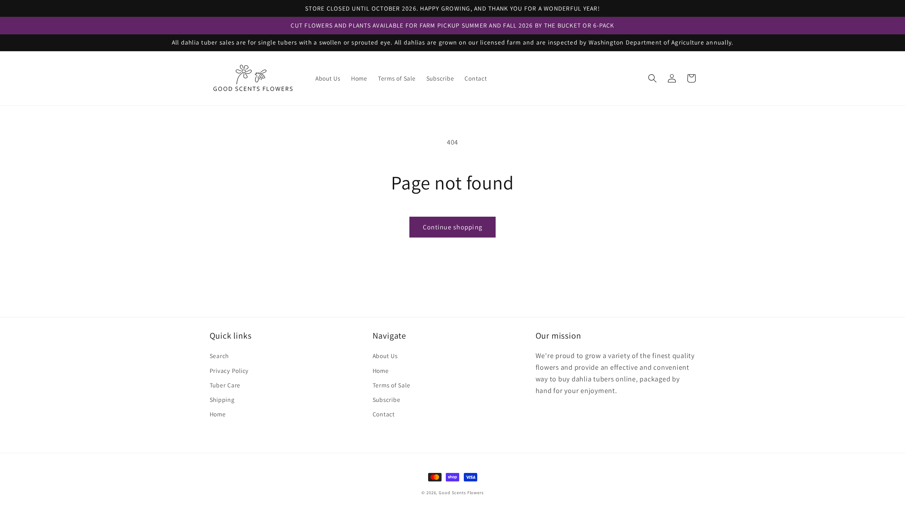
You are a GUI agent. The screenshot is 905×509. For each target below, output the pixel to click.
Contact (384, 414)
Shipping (222, 400)
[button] (652, 78)
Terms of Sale (391, 385)
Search (219, 356)
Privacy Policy (229, 371)
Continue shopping (452, 227)
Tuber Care (225, 385)
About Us (385, 356)
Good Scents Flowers (461, 493)
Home (218, 414)
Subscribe (387, 400)
